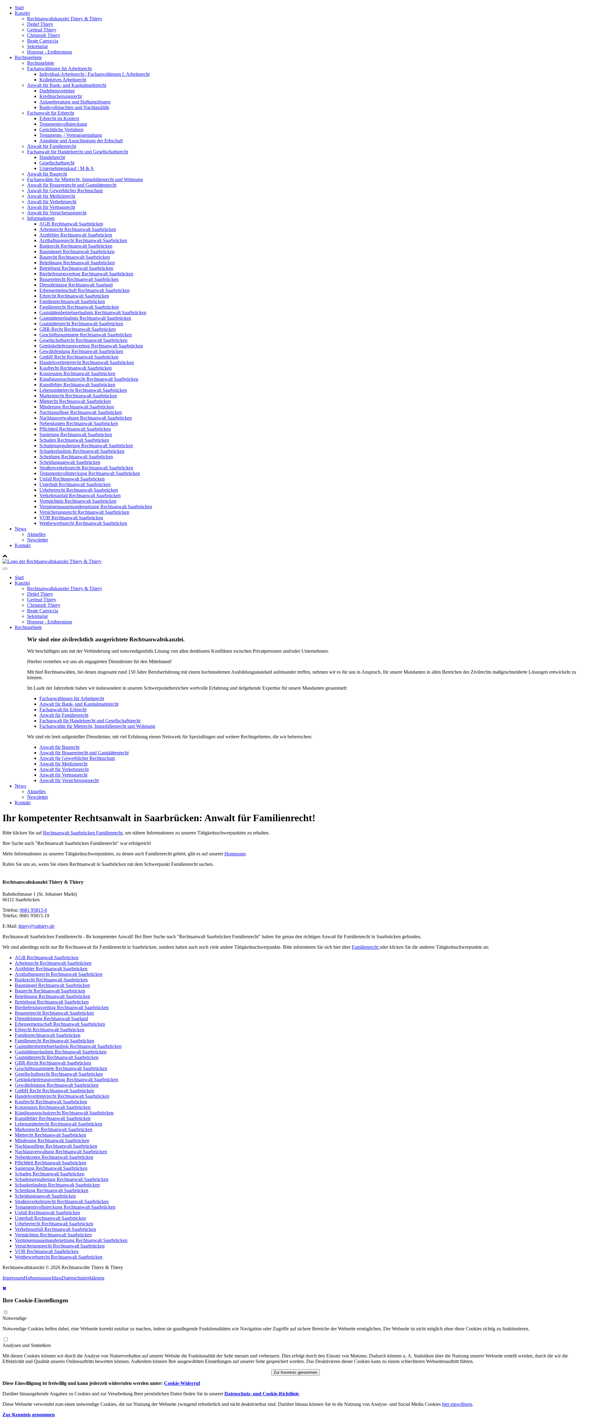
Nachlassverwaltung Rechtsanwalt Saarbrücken (85, 417)
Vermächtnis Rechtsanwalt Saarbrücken (77, 501)
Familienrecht (366, 947)
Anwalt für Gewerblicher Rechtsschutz (65, 190)
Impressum (13, 1277)
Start (19, 7)
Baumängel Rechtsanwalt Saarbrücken (77, 251)
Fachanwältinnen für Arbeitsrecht (59, 68)
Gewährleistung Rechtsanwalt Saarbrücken (81, 351)
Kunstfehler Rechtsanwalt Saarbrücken (77, 384)
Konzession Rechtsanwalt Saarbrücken (77, 373)
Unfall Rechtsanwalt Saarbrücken (72, 478)
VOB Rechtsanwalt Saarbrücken (71, 517)
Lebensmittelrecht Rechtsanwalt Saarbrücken (83, 390)
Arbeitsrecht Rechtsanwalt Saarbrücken (77, 229)
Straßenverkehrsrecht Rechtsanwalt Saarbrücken (86, 467)
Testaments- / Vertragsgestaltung (70, 135)
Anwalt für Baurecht (47, 173)
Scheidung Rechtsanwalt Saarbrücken (76, 456)
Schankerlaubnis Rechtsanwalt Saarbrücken (81, 451)
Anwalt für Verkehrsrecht (51, 201)
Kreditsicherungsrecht (60, 96)
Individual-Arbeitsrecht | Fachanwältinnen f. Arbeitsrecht (94, 74)
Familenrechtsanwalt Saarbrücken (72, 301)
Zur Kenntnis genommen (295, 1372)
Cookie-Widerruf (182, 1383)
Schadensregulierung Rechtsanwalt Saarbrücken (86, 445)
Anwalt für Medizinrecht (51, 196)
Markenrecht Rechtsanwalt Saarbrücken (78, 395)
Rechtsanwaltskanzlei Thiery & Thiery (64, 18)
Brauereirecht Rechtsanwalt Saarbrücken (79, 279)
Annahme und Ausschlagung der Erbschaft (81, 140)
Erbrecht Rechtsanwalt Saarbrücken (74, 295)
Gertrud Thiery (41, 29)
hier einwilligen (457, 1404)
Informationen (40, 218)
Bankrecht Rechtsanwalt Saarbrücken (75, 246)
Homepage (235, 853)
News (20, 528)
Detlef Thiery (40, 24)
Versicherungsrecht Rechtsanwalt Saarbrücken (84, 512)
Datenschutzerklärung (83, 1277)
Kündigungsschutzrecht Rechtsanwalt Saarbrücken (88, 379)
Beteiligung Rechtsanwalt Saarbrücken (77, 262)
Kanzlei (22, 13)
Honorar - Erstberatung (49, 52)
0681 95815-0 (33, 910)
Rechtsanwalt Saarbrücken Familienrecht (83, 832)
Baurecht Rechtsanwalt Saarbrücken (74, 257)
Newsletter (37, 539)
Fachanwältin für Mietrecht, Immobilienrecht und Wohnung (85, 179)
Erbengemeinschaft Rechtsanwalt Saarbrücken (84, 290)
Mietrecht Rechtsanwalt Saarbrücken (75, 401)
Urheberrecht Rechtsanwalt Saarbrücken (78, 490)
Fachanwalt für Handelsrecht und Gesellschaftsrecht (77, 151)
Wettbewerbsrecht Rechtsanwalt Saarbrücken (83, 523)
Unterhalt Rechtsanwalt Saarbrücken (75, 484)
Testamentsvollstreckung (63, 124)
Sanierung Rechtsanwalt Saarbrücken (75, 434)
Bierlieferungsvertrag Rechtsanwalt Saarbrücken (86, 273)
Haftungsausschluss (43, 1277)
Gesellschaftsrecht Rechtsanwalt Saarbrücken (83, 340)
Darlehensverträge (57, 90)
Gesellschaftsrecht (56, 162)
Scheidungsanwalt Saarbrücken (69, 462)
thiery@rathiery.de (36, 926)
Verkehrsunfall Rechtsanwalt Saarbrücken (80, 495)
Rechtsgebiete (28, 57)
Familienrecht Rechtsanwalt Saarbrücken (79, 307)
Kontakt (22, 545)
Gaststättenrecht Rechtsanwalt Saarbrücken (81, 323)
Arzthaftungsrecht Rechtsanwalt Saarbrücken (83, 240)
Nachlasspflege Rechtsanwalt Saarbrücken (80, 412)
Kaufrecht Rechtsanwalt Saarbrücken (75, 368)
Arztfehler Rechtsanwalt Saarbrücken (75, 234)
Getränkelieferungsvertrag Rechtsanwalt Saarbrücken (91, 345)
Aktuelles (36, 534)
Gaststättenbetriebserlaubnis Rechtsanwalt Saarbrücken (92, 312)
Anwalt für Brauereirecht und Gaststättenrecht (71, 185)
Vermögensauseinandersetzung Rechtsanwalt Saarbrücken (95, 506)
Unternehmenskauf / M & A (66, 168)
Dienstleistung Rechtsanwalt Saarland (76, 284)
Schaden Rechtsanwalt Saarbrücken (74, 440)
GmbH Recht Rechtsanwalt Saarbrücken (79, 356)
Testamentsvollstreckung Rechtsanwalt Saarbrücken (89, 473)
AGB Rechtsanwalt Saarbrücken (71, 223)
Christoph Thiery (43, 35)
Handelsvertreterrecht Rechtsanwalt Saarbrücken (86, 362)
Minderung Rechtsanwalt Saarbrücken (76, 406)
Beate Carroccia (42, 40)
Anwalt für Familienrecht (51, 146)
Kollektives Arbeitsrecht (62, 79)
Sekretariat (37, 46)
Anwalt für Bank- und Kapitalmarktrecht (66, 85)
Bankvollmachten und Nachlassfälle (74, 107)
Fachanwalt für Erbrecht (50, 113)
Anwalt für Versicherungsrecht (56, 212)
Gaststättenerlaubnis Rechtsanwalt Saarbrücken (85, 318)
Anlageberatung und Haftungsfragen (75, 101)
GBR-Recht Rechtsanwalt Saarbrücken (77, 329)
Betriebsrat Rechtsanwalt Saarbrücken (76, 268)
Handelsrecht (52, 157)
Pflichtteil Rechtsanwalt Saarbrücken (75, 429)
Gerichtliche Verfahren (61, 129)
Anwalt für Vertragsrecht (51, 207)
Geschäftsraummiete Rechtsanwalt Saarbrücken (85, 334)
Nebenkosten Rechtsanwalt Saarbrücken (78, 423)
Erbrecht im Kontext (59, 118)
